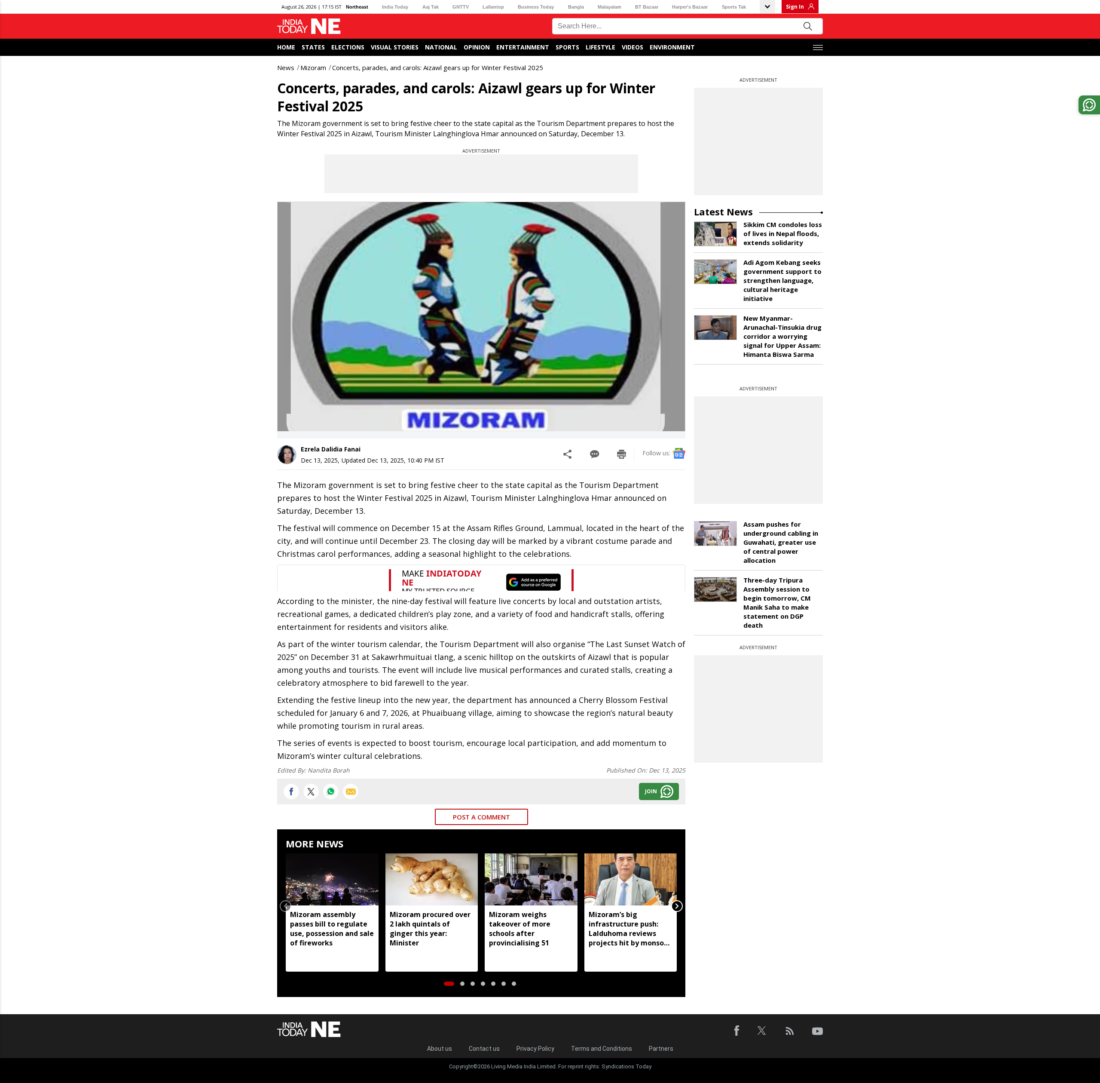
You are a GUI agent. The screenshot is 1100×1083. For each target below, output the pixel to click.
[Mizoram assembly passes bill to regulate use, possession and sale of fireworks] (332, 879)
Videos (632, 47)
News (285, 67)
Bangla (576, 6)
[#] (331, 791)
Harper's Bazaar (690, 6)
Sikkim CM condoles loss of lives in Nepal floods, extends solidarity (782, 233)
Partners (661, 1048)
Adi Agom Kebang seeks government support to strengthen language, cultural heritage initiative (782, 280)
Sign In (795, 6)
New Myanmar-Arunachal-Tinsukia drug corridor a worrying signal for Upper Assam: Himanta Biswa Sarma (782, 336)
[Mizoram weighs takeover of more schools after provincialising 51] (531, 879)
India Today (395, 6)
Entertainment (522, 47)
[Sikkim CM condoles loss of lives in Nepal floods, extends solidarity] (715, 234)
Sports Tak (734, 6)
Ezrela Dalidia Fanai (331, 449)
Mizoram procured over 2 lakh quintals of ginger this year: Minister (430, 929)
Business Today (536, 6)
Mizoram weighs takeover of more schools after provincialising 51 (519, 929)
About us (439, 1048)
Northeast (357, 6)
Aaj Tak (430, 6)
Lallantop (493, 6)
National (441, 47)
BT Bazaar (646, 6)
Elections (347, 47)
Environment (672, 47)
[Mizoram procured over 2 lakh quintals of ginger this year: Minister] (431, 879)
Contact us (484, 1048)
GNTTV (460, 6)
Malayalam (609, 6)
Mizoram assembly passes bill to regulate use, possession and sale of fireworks (332, 929)
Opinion (477, 47)
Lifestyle (600, 47)
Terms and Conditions (601, 1048)
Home (286, 47)
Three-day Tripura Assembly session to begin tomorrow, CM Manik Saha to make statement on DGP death (777, 602)
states (313, 47)
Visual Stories (395, 47)
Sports (567, 47)
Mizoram (313, 67)
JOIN (651, 791)
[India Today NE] (309, 26)
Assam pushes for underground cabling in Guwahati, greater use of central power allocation (780, 542)
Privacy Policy (535, 1048)
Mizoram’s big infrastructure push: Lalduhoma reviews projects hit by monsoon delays (630, 929)
